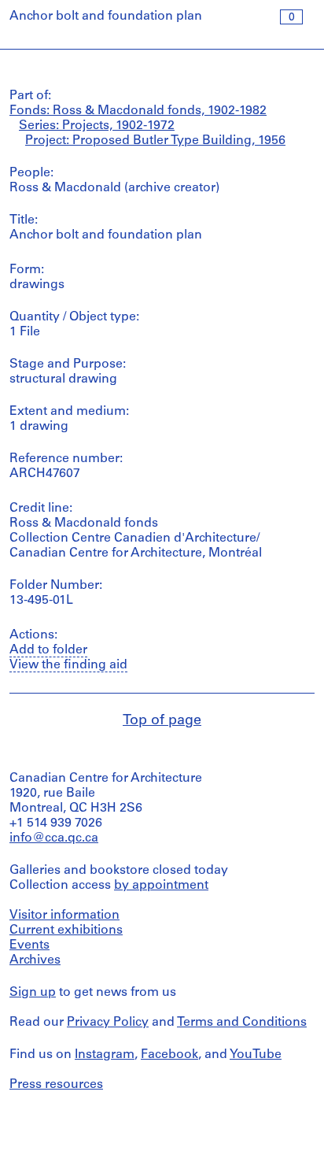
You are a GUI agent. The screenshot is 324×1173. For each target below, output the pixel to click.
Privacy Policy (108, 1022)
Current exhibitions (66, 930)
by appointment (161, 885)
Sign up (32, 992)
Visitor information (64, 915)
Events (29, 945)
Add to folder (48, 650)
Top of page (162, 721)
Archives (35, 960)
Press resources (56, 1085)
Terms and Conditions (242, 1022)
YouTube (256, 1055)
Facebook (169, 1055)
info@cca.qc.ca (53, 838)
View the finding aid (68, 665)
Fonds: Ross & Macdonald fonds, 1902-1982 (138, 111)
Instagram (104, 1055)
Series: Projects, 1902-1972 (97, 126)
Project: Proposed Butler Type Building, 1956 (155, 141)
